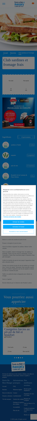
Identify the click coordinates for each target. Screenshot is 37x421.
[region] (18, 210)
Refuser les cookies (18, 221)
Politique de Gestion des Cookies (12, 216)
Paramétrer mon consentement (18, 231)
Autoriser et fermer (18, 226)
